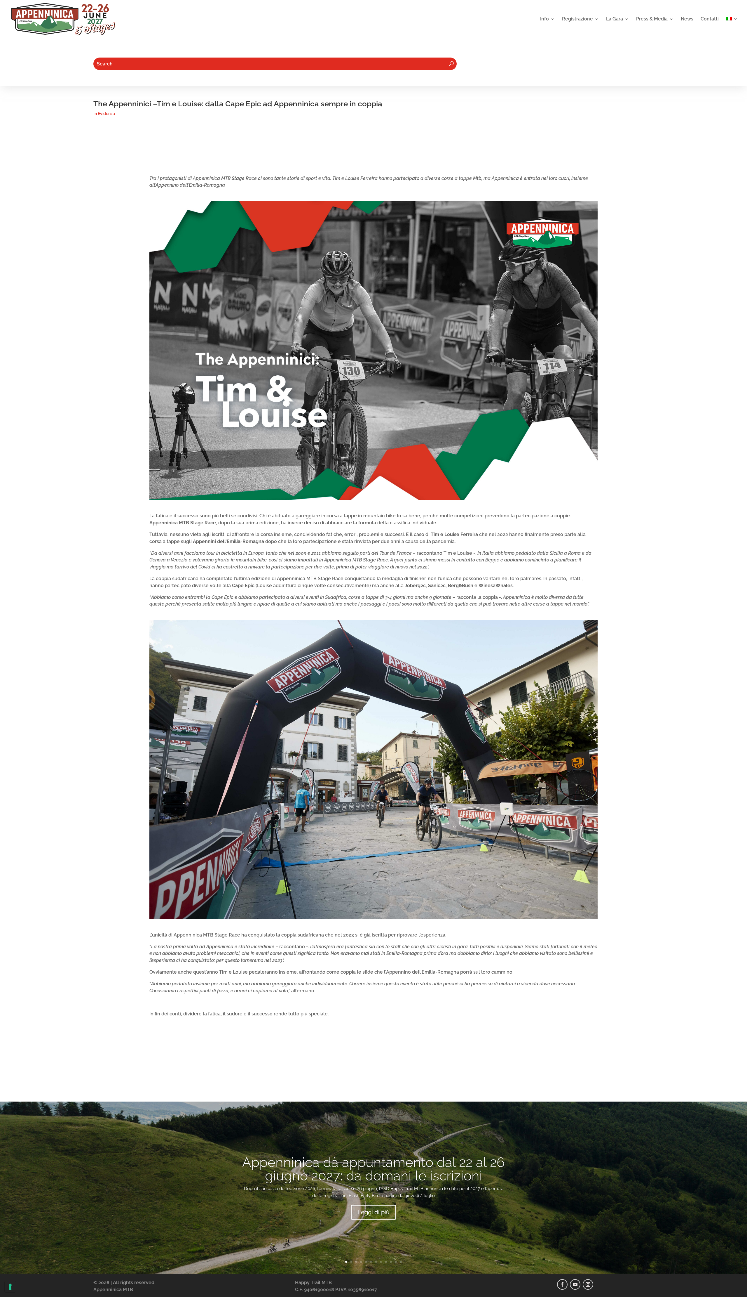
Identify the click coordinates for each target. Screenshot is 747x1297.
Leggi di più (373, 1212)
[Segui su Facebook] (562, 1284)
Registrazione (577, 19)
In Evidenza (104, 113)
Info (544, 19)
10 (391, 1262)
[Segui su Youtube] (575, 1284)
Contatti (710, 19)
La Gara (614, 19)
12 (401, 1262)
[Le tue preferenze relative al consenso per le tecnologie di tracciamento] (10, 1286)
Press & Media (652, 19)
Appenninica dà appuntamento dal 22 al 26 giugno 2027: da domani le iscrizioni (373, 1169)
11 (396, 1262)
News (687, 19)
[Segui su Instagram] (588, 1284)
